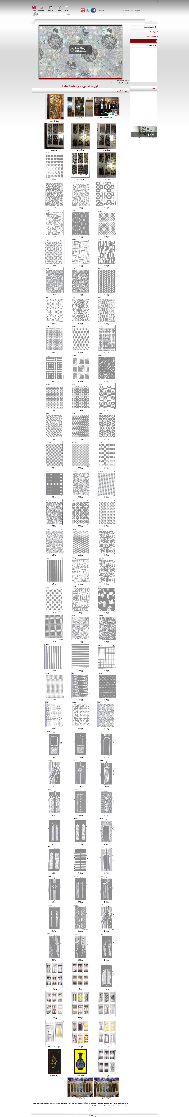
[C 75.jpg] (106, 813)
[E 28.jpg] (54, 437)
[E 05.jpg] (106, 235)
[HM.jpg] (80, 987)
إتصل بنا (66, 10)
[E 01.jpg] (54, 177)
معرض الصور (50, 10)
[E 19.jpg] (80, 350)
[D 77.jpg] (54, 929)
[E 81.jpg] (80, 669)
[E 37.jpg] (54, 524)
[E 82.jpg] (54, 669)
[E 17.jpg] (107, 350)
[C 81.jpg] (80, 813)
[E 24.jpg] (80, 408)
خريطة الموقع (41, 10)
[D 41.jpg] (80, 871)
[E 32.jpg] (106, 495)
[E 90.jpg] (54, 698)
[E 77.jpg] (54, 640)
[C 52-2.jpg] (106, 784)
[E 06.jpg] (80, 235)
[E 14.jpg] (106, 322)
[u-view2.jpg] (80, 177)
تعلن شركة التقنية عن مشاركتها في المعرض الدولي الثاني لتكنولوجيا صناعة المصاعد (37, 21)
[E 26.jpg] (80, 437)
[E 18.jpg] (54, 350)
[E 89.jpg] (80, 698)
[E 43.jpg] (54, 582)
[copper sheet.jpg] (54, 119)
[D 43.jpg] (54, 871)
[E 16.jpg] (80, 322)
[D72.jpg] (107, 987)
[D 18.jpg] (106, 842)
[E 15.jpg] (54, 322)
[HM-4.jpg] (106, 1016)
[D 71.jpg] (106, 929)
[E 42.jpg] (80, 582)
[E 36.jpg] (80, 524)
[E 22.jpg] (54, 380)
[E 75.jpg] (106, 640)
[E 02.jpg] (106, 206)
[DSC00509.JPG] (106, 1096)
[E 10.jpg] (54, 264)
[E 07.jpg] (54, 235)
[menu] (143, 36)
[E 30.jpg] (80, 466)
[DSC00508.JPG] (80, 116)
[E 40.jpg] (54, 553)
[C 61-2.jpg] (80, 784)
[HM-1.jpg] (107, 1074)
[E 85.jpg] (106, 698)
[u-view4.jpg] (80, 148)
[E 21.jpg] (80, 380)
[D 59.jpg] (80, 900)
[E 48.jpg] (106, 611)
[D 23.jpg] (80, 842)
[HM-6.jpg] (106, 1045)
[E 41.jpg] (106, 582)
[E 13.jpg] (54, 293)
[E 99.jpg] (54, 727)
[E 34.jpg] (54, 495)
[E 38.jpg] (106, 553)
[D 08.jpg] (54, 813)
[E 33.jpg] (80, 495)
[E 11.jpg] (106, 293)
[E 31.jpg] (54, 466)
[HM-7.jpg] (80, 1045)
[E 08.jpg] (106, 264)
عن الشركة (153, 32)
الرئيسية (59, 10)
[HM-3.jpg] (54, 1016)
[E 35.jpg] (106, 524)
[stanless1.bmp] (80, 1074)
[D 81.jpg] (106, 958)
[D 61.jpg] (54, 900)
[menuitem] (143, 32)
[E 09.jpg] (80, 264)
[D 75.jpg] (80, 929)
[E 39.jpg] (80, 553)
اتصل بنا (153, 41)
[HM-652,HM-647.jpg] (54, 1045)
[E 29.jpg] (106, 466)
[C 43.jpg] (54, 755)
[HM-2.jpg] (54, 987)
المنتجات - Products (151, 36)
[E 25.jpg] (54, 408)
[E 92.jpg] (80, 727)
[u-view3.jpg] (54, 148)
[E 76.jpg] (80, 640)
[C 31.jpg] (80, 755)
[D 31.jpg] (54, 842)
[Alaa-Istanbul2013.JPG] (106, 116)
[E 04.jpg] (54, 206)
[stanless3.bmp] (54, 1074)
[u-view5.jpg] (106, 148)
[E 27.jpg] (106, 437)
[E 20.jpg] (106, 380)
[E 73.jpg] (54, 611)
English (34, 10)
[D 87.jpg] (54, 958)
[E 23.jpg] (107, 408)
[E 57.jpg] (80, 611)
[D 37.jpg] (106, 871)
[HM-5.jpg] (80, 1016)
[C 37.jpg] (106, 755)
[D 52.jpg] (106, 900)
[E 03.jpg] (80, 206)
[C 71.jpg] (54, 784)
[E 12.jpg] (80, 293)
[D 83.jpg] (80, 958)
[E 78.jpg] (106, 669)
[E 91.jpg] (106, 727)
